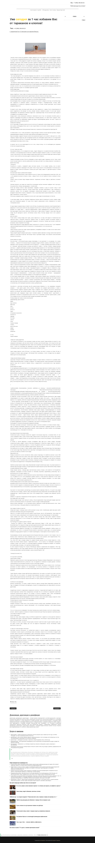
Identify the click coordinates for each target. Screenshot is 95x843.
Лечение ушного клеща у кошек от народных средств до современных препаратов (33, 811)
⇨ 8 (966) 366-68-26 (20, 28)
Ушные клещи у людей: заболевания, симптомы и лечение (28, 791)
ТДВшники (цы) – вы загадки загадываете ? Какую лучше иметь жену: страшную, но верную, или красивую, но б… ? (33, 797)
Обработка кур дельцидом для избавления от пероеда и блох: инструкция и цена (33, 800)
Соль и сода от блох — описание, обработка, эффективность (28, 822)
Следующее (13, 708)
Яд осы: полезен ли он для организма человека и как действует (29, 805)
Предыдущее (57, 708)
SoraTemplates (42, 840)
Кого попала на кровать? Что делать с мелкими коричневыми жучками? (24, 827)
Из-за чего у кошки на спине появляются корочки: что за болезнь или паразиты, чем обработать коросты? (38, 786)
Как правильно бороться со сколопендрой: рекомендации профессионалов (31, 816)
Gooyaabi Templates (56, 840)
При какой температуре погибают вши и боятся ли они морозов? (23, 783)
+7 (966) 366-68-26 (78, 3)
